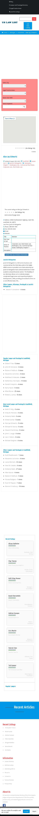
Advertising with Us (10, 769)
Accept (26, 811)
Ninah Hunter (8, 731)
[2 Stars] (18, 148)
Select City (6, 82)
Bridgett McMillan (9, 742)
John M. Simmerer (11, 367)
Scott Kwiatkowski (11, 455)
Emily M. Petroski (11, 413)
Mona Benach (8, 746)
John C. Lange (9, 434)
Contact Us (7, 776)
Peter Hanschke (9, 739)
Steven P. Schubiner (12, 290)
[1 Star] (16, 148)
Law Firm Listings (15, 12)
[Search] (34, 19)
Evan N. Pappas (10, 483)
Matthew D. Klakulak (12, 377)
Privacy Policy (8, 784)
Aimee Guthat (9, 420)
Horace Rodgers (10, 479)
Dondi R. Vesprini (11, 384)
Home (5, 32)
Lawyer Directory (9, 761)
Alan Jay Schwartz (11, 423)
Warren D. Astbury (11, 486)
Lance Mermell (10, 462)
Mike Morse (9, 391)
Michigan (12, 32)
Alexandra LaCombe (12, 374)
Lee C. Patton (9, 437)
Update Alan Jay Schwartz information (16, 255)
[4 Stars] (22, 148)
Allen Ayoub (9, 472)
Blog (11, 1)
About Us (7, 772)
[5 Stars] (24, 148)
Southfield (21, 32)
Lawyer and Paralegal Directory (19, 5)
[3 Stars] (20, 148)
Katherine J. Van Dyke (12, 381)
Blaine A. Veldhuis (11, 370)
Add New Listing (28, 25)
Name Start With (8, 98)
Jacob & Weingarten (15, 163)
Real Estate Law (17, 167)
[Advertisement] (19, 56)
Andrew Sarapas (9, 735)
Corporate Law (7, 167)
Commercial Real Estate (27, 165)
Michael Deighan (11, 440)
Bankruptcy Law (14, 165)
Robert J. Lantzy (10, 395)
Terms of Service (9, 780)
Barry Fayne (9, 388)
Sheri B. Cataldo (10, 466)
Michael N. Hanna (11, 427)
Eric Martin (8, 750)
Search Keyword (7, 103)
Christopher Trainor (10, 728)
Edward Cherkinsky (11, 430)
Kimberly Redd (10, 416)
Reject (34, 811)
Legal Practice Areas (15, 8)
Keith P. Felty (9, 409)
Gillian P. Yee (9, 363)
